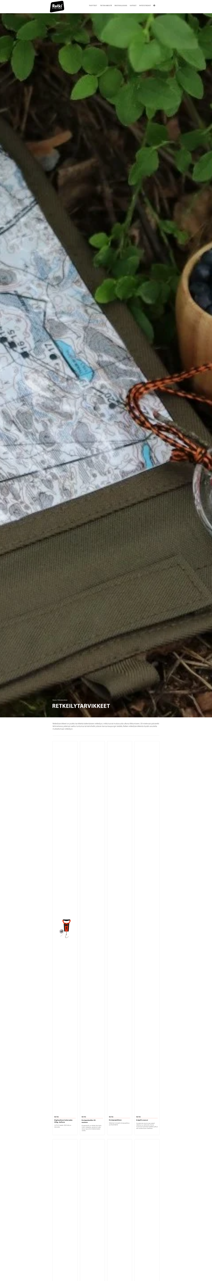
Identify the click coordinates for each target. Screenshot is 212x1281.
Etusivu (55, 700)
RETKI (56, 1117)
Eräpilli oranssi (142, 1120)
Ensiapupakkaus (115, 1120)
